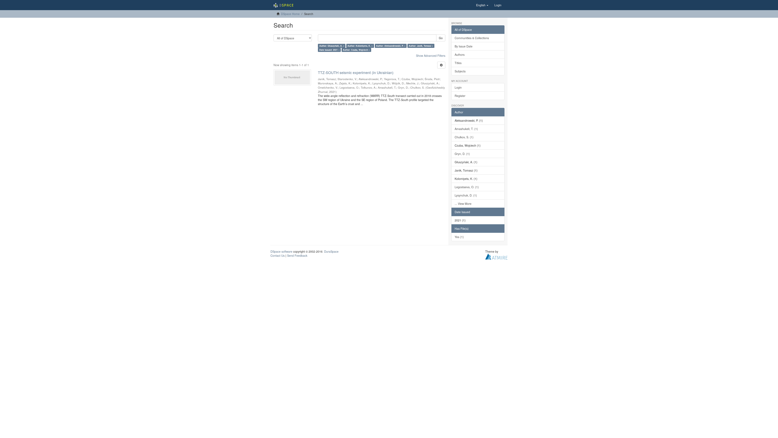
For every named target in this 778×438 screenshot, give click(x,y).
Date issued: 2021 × (329, 49)
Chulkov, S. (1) (464, 137)
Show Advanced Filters (430, 56)
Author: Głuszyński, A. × (331, 45)
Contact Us (277, 255)
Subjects (460, 71)
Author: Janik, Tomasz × (421, 45)
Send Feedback (297, 255)
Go (441, 38)
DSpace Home (290, 14)
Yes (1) (459, 237)
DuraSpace (331, 251)
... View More (463, 204)
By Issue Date (463, 46)
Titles (458, 63)
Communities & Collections (472, 38)
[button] (482, 5)
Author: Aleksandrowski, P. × (390, 45)
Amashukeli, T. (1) (466, 129)
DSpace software (281, 251)
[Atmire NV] (496, 256)
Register (460, 96)
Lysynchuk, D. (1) (466, 195)
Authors (460, 55)
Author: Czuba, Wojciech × (356, 49)
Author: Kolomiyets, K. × (360, 45)
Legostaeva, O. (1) (467, 187)
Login (458, 87)
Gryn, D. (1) (462, 154)
